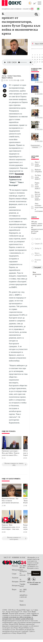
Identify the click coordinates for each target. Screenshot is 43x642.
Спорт (14, 574)
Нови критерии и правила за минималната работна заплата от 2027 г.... (38, 135)
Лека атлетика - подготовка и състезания (39, 207)
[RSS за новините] (34, 579)
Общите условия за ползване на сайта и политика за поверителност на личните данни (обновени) (20, 617)
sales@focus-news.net (23, 596)
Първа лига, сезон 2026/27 (37, 185)
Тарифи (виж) (22, 585)
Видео (14, 589)
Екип (21, 601)
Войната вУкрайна (38, 171)
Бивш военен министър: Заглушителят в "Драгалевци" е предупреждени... (38, 88)
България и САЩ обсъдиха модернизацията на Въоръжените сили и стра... (38, 100)
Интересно (16, 585)
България (15, 562)
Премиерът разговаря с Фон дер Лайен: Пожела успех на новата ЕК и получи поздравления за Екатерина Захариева (10, 453)
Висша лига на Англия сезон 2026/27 (37, 196)
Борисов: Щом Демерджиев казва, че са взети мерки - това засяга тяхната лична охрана (11, 527)
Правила (23, 605)
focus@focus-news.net (23, 573)
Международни (16, 570)
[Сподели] (4, 95)
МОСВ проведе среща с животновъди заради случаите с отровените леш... (38, 123)
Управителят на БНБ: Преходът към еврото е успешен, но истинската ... (38, 111)
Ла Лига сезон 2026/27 (38, 177)
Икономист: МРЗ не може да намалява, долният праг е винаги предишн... (38, 76)
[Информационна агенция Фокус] (29, 579)
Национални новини (36, 69)
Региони (15, 566)
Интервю (15, 582)
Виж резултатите (37, 273)
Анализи (15, 578)
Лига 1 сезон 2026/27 (37, 164)
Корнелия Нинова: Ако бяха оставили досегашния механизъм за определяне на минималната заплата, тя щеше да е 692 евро (11, 501)
